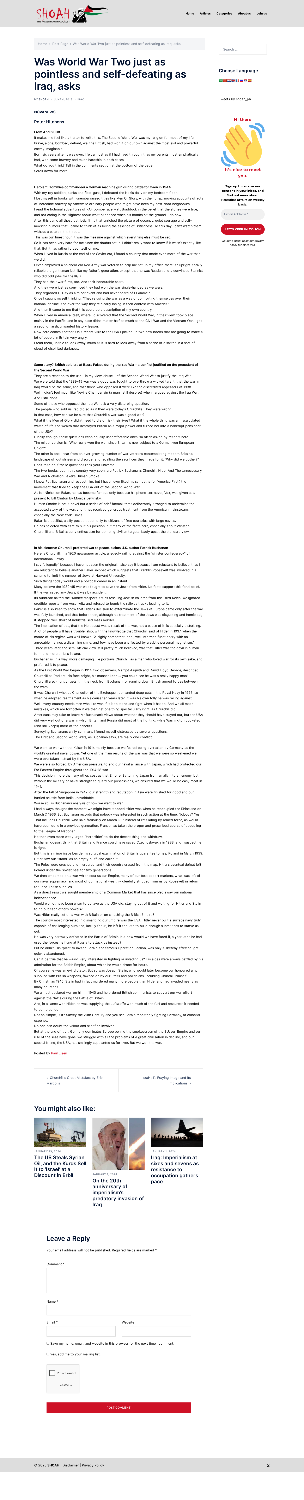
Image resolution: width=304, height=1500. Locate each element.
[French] (237, 80)
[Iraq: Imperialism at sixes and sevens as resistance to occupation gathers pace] (177, 1132)
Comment (56, 1264)
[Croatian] (229, 80)
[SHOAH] (71, 13)
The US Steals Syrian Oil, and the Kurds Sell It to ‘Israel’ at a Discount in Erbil (60, 1166)
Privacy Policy (93, 1465)
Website (128, 1322)
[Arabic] (221, 80)
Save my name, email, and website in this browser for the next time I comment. (112, 1343)
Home (42, 44)
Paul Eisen (59, 1053)
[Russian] (241, 80)
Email (52, 1322)
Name (52, 1301)
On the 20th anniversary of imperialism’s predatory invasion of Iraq (118, 1192)
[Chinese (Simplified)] (225, 80)
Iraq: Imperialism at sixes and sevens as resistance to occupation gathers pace (175, 1169)
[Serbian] (245, 80)
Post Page (60, 44)
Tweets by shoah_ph (235, 99)
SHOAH (44, 99)
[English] (233, 80)
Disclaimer (70, 1465)
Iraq (81, 99)
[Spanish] (249, 80)
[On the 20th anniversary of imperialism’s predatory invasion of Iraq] (118, 1143)
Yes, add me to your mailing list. (75, 1354)
